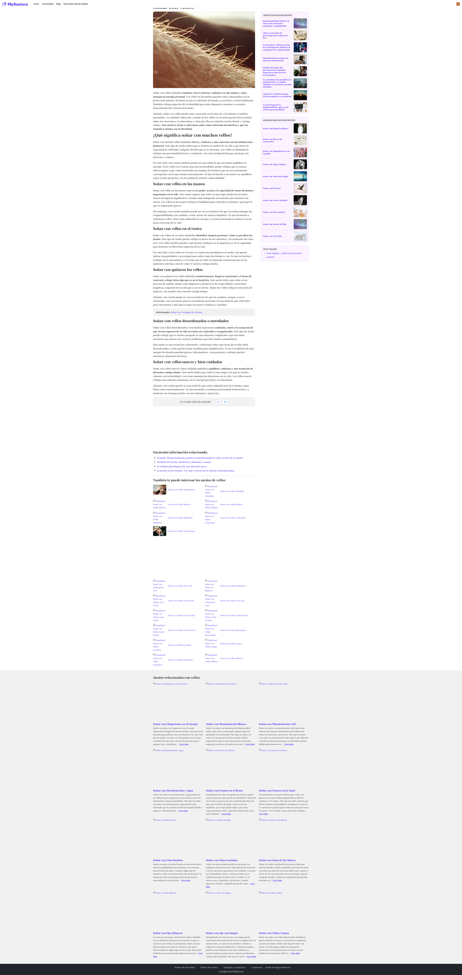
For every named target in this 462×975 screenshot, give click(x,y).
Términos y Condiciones (234, 967)
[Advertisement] (204, 427)
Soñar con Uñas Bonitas (168, 860)
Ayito (288, 967)
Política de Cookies (209, 967)
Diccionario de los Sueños (76, 4)
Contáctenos (256, 967)
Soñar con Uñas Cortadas (221, 860)
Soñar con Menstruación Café (277, 724)
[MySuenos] (15, 4)
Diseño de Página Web (275, 967)
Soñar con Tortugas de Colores (186, 312)
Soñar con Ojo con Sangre (222, 933)
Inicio (36, 4)
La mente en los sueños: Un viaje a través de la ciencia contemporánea (195, 470)
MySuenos (239, 971)
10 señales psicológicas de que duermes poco (182, 466)
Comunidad (47, 4)
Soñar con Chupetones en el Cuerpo (175, 724)
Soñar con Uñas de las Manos (277, 860)
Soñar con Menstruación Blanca (226, 724)
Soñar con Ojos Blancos (168, 933)
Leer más (184, 744)
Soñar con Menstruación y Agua (173, 790)
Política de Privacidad (185, 967)
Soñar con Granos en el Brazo (224, 790)
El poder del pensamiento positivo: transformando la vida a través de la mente (200, 457)
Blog (58, 4)
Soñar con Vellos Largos (274, 933)
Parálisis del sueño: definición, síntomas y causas (184, 462)
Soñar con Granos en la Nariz (277, 790)
